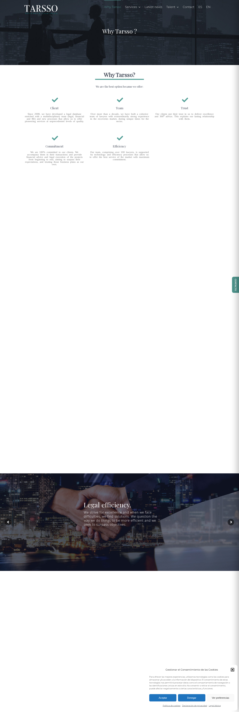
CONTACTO (235, 285)
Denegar (191, 697)
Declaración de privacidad (194, 705)
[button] (232, 669)
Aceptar (163, 697)
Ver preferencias (220, 697)
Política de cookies (171, 705)
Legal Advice (215, 705)
